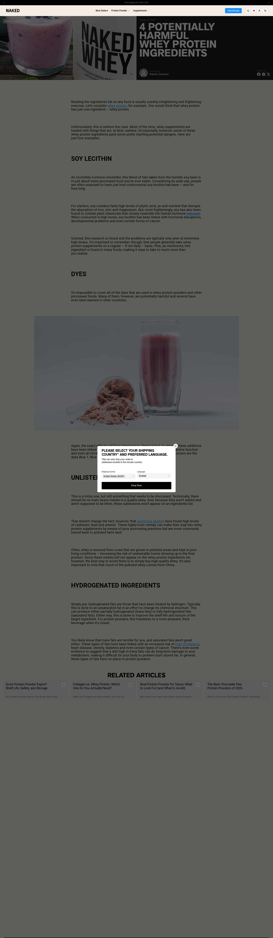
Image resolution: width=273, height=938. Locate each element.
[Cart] (265, 11)
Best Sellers (102, 10)
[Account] (259, 11)
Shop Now (136, 485)
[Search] (248, 11)
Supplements (140, 10)
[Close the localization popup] (175, 446)
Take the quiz (233, 11)
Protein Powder (119, 10)
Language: (141, 472)
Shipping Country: (108, 472)
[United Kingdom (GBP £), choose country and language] (254, 11)
